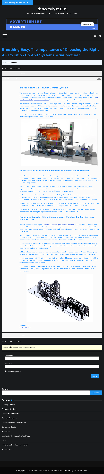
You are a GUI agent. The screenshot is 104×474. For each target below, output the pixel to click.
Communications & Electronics (14, 422)
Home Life (6, 431)
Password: (9, 363)
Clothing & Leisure (9, 418)
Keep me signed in (14, 371)
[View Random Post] (95, 36)
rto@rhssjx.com (25, 327)
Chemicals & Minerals (10, 413)
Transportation (8, 449)
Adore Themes (80, 470)
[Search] (100, 36)
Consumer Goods (9, 427)
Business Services (9, 409)
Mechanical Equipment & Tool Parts (16, 436)
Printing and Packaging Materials (15, 445)
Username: (9, 355)
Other (4, 440)
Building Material (8, 405)
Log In (94, 376)
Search (5, 389)
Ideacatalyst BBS (52, 9)
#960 (99, 79)
